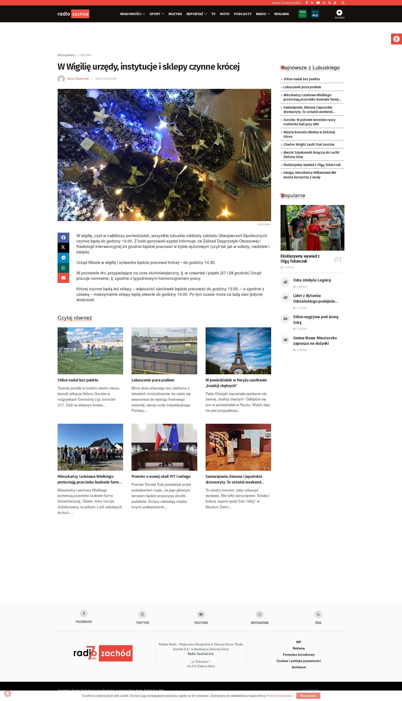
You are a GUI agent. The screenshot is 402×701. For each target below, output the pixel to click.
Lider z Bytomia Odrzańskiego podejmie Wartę (314, 298)
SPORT (154, 14)
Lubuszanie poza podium (152, 380)
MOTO (224, 14)
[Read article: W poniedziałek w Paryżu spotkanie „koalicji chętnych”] (238, 350)
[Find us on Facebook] (307, 2)
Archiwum (299, 667)
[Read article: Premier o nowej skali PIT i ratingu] (164, 447)
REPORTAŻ (195, 14)
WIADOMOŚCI (130, 14)
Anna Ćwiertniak (78, 78)
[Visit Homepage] (78, 14)
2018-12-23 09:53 (105, 78)
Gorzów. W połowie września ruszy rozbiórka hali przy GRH (309, 122)
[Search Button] (342, 2)
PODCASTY (242, 14)
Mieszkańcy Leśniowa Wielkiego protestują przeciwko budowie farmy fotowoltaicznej (89, 479)
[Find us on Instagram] (324, 2)
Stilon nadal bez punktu (78, 380)
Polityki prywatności (279, 695)
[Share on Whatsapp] (63, 268)
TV (213, 14)
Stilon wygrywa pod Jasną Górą (315, 319)
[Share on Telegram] (63, 258)
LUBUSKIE (85, 55)
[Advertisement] (201, 38)
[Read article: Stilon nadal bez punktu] (90, 350)
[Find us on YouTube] (318, 2)
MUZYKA (175, 14)
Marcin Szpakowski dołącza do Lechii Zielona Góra (311, 155)
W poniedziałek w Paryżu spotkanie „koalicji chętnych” (236, 383)
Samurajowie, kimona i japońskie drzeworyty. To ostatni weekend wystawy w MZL (234, 479)
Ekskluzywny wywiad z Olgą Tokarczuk (312, 165)
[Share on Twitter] (63, 248)
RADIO (261, 14)
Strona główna (66, 55)
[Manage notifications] (7, 693)
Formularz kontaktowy (299, 654)
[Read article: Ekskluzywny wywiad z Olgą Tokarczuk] (312, 228)
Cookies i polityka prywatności (299, 661)
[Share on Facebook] (63, 238)
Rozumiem (308, 696)
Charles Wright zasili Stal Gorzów (308, 144)
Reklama (299, 648)
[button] (396, 39)
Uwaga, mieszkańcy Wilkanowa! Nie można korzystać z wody (309, 175)
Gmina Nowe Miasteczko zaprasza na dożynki (315, 341)
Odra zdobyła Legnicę (312, 280)
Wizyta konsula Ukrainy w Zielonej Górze (309, 134)
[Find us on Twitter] (312, 2)
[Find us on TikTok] (335, 2)
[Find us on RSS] (329, 2)
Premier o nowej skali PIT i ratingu (160, 476)
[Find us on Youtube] (201, 614)
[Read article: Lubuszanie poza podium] (164, 350)
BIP (298, 642)
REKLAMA (281, 14)
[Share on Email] (63, 278)
